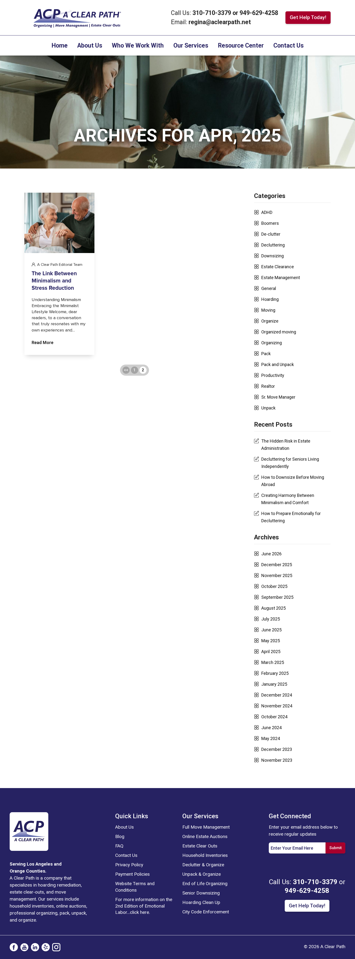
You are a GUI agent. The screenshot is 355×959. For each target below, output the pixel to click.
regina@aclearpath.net (220, 22)
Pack (266, 353)
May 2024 (270, 738)
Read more (42, 342)
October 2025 (274, 586)
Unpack (268, 407)
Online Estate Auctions (204, 836)
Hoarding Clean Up (201, 902)
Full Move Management (206, 827)
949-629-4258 (259, 12)
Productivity (272, 375)
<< (126, 370)
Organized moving (278, 331)
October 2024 (274, 716)
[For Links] (76, 17)
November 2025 (276, 575)
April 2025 (270, 651)
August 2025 (273, 608)
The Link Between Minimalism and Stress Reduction (54, 281)
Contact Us (288, 45)
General (268, 288)
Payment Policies (132, 874)
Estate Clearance (277, 266)
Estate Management (280, 277)
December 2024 (276, 695)
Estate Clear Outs (199, 846)
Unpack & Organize (201, 874)
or (235, 12)
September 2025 (277, 597)
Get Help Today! (308, 17)
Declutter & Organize (203, 864)
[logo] (29, 831)
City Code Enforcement (205, 912)
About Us (89, 45)
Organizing (271, 342)
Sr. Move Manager (278, 397)
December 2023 (276, 749)
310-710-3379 (212, 12)
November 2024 (276, 705)
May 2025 (270, 640)
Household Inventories (205, 855)
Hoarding (270, 299)
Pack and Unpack (277, 364)
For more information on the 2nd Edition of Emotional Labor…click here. (143, 906)
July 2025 (270, 618)
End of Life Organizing (204, 883)
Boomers (270, 223)
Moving (268, 310)
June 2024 (271, 727)
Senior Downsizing (201, 893)
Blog (119, 836)
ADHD (266, 212)
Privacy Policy (129, 864)
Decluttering (273, 244)
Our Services (190, 45)
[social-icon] (14, 947)
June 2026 (271, 553)
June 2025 (271, 629)
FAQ (119, 846)
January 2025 (274, 684)
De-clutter (270, 234)
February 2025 (275, 673)
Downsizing (272, 255)
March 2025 (272, 662)
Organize (269, 321)
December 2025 (276, 564)
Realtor (268, 386)
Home (59, 45)
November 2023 (276, 760)
